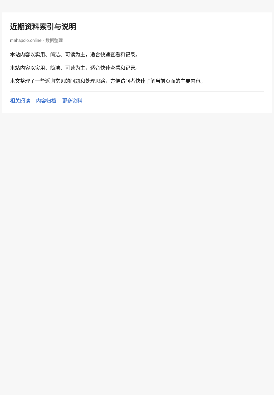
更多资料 (72, 100)
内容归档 (46, 100)
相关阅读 (20, 100)
